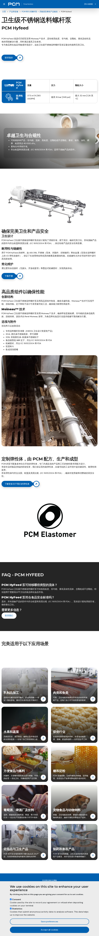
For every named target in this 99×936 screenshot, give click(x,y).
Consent (16, 899)
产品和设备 (13, 11)
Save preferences (49, 921)
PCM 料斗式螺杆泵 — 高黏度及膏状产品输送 (40, 11)
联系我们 (9, 615)
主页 (4, 11)
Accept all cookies (49, 929)
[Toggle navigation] (4, 4)
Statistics (17, 908)
